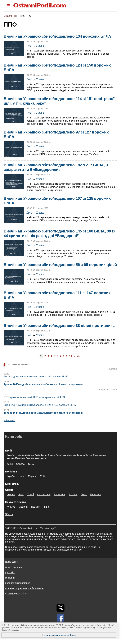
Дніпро (43, 455)
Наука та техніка (16, 502)
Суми (43, 458)
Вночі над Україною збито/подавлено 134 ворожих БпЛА (57, 36)
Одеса (31, 455)
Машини (23, 507)
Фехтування (43, 494)
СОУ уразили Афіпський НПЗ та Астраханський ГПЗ (34, 397)
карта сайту (11, 562)
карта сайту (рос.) (14, 567)
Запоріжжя (61, 455)
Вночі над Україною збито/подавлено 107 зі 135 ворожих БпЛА (57, 200)
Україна (40, 45)
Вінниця (11, 458)
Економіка (12, 483)
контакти (10, 577)
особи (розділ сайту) (16, 593)
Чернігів (102, 455)
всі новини (9, 420)
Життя (9, 514)
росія (10, 464)
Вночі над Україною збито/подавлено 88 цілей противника (59, 325)
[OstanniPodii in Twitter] (60, 607)
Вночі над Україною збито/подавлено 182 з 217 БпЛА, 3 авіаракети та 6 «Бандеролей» (56, 167)
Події (29, 45)
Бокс (21, 494)
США (31, 464)
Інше (46, 507)
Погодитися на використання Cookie (59, 635)
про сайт (10, 572)
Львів (37, 455)
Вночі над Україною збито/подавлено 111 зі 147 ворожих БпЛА (57, 295)
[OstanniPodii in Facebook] (60, 617)
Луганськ (80, 455)
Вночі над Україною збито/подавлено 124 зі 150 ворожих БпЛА (57, 67)
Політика (11, 471)
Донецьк (51, 455)
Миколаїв (71, 455)
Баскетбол (59, 494)
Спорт (9, 489)
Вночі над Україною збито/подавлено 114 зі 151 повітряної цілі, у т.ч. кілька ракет (59, 100)
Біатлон (73, 494)
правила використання (17, 583)
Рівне (95, 455)
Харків (25, 455)
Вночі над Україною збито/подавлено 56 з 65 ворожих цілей (60, 264)
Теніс (84, 494)
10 (70, 356)
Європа (20, 464)
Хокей (30, 494)
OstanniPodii (10, 16)
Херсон (89, 455)
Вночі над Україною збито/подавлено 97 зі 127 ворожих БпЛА (56, 134)
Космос (11, 507)
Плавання (95, 494)
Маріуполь (20, 458)
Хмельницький (33, 458)
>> (78, 356)
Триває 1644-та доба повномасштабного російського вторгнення (43, 412)
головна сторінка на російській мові (24, 588)
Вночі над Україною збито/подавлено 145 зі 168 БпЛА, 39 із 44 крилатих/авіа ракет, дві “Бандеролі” (59, 233)
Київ (19, 455)
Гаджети (35, 507)
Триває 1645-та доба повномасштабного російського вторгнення (43, 384)
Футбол (11, 494)
